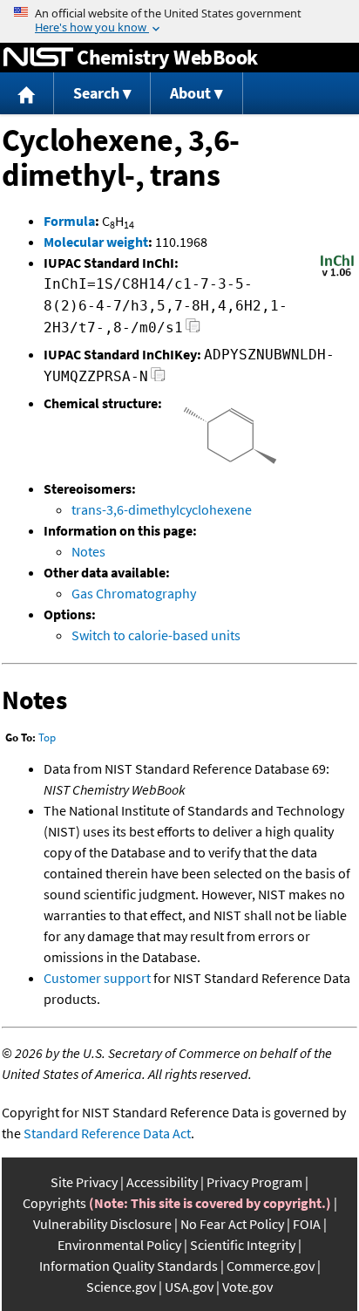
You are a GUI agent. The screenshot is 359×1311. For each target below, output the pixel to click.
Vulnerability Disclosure (102, 1223)
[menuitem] (27, 93)
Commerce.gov (271, 1265)
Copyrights (54, 1203)
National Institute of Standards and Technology (38, 57)
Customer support (97, 978)
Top (47, 737)
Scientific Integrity (242, 1244)
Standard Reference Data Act (107, 1133)
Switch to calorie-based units (155, 635)
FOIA (307, 1223)
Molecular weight (96, 241)
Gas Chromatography (133, 593)
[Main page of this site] (27, 93)
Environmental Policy (119, 1244)
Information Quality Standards (128, 1265)
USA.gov (189, 1286)
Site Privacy (84, 1182)
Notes (88, 551)
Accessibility (162, 1182)
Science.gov (121, 1286)
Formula (69, 220)
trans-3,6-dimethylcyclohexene (161, 509)
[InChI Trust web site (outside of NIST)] (337, 274)
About (190, 93)
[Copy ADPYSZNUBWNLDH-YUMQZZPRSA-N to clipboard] (158, 379)
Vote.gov (247, 1286)
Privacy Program (254, 1182)
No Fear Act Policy (232, 1223)
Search (96, 93)
